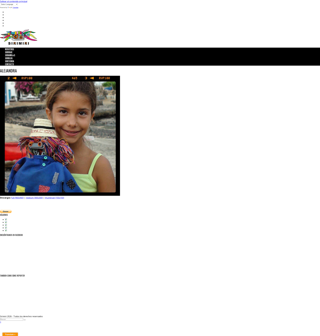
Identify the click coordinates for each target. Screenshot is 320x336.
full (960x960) (17, 197)
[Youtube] (10, 227)
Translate (15, 7)
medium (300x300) (34, 197)
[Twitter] (9, 222)
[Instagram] (11, 225)
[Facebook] (10, 219)
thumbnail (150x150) (54, 197)
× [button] (0, 322)
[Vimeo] (9, 230)
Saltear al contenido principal (13, 1)
